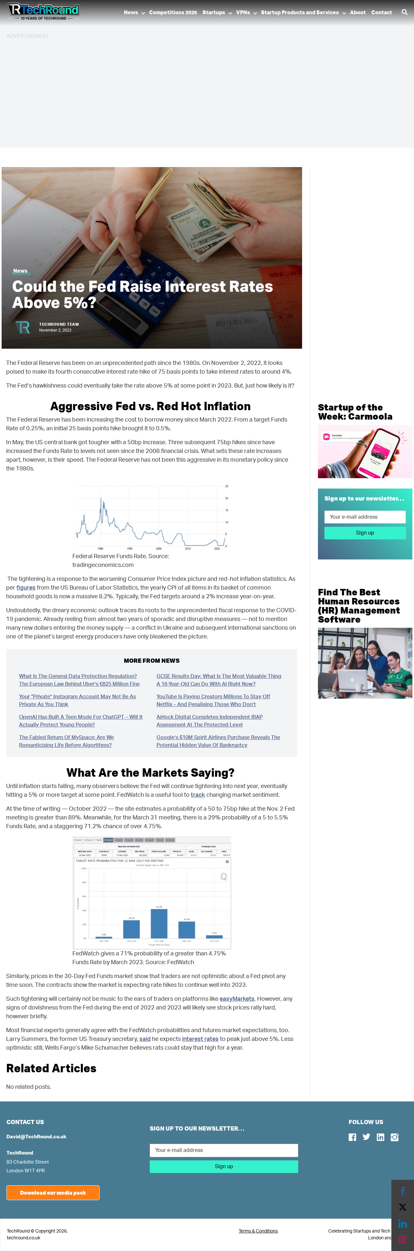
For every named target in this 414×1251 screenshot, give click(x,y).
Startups (213, 12)
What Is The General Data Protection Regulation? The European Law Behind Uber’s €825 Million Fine (79, 680)
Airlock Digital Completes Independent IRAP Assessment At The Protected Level (210, 721)
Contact (381, 12)
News (131, 12)
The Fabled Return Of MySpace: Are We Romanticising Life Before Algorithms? (66, 741)
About (358, 12)
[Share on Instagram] (403, 1240)
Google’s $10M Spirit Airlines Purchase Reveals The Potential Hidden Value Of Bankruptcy (218, 741)
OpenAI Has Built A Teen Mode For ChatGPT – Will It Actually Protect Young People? (81, 721)
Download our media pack (53, 1192)
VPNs (243, 12)
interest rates (200, 1039)
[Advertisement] (200, 90)
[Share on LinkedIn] (403, 1223)
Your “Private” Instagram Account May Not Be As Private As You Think (77, 700)
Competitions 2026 (173, 12)
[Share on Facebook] (403, 1191)
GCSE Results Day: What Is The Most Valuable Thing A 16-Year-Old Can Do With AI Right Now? (219, 680)
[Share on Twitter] (403, 1207)
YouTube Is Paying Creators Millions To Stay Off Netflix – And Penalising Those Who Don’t (213, 700)
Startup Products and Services (300, 12)
